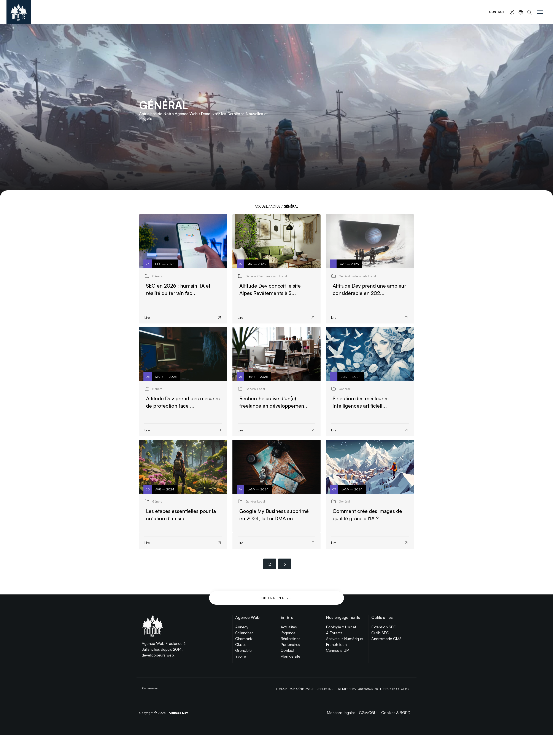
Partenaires (290, 644)
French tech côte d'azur (295, 688)
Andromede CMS (386, 638)
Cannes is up (325, 688)
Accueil (261, 206)
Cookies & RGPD (395, 712)
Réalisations (290, 638)
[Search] (530, 12)
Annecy (241, 627)
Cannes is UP (337, 650)
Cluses (240, 644)
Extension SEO (383, 627)
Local (283, 276)
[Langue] (521, 12)
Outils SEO (380, 632)
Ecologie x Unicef (341, 627)
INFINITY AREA (346, 688)
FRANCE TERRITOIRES (394, 688)
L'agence (288, 632)
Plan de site (290, 656)
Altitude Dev (178, 712)
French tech (336, 644)
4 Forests (334, 632)
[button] (540, 12)
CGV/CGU (368, 712)
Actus (275, 206)
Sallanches (244, 632)
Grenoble (243, 650)
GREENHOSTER (368, 688)
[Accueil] (18, 12)
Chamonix (244, 638)
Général (157, 276)
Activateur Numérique (344, 638)
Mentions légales (341, 712)
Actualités (289, 627)
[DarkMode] (512, 12)
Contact (496, 12)
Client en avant (267, 276)
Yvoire (240, 656)
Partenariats (359, 276)
